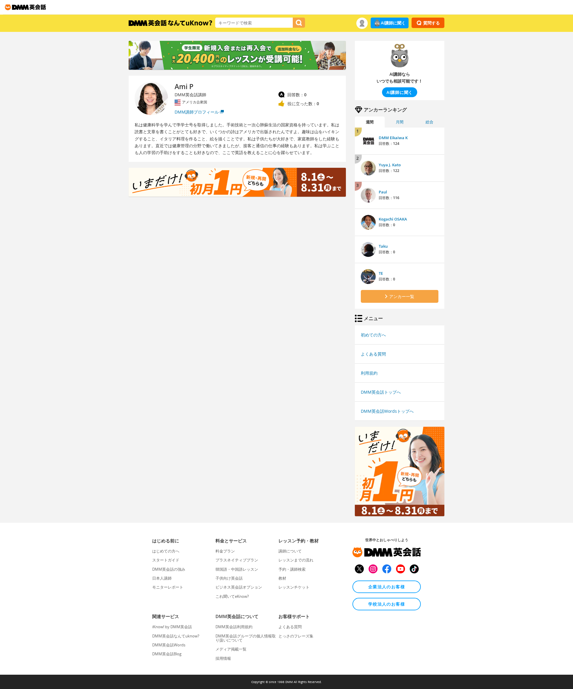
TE (381, 273)
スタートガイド (165, 560)
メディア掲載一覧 (231, 649)
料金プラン (225, 551)
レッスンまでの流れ (295, 560)
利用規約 (369, 373)
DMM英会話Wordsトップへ (387, 411)
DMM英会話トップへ (381, 392)
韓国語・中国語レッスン (236, 569)
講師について (290, 551)
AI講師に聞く (393, 23)
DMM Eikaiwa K (393, 137)
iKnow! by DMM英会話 (172, 626)
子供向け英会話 (229, 578)
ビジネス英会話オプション (238, 587)
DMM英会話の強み (168, 569)
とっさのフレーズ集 (295, 636)
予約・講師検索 (292, 569)
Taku (383, 246)
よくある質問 (373, 354)
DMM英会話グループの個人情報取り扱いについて (245, 638)
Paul (383, 192)
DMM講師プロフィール (197, 112)
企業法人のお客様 (386, 586)
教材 (282, 578)
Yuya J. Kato (390, 164)
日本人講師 (162, 578)
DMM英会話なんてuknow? (175, 636)
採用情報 (223, 658)
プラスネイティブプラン (236, 560)
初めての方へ (373, 335)
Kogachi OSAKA (393, 219)
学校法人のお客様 (386, 604)
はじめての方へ (165, 551)
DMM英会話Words (168, 645)
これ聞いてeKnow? (232, 596)
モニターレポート (167, 587)
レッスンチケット (293, 587)
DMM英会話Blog (166, 654)
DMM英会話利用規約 (233, 626)
